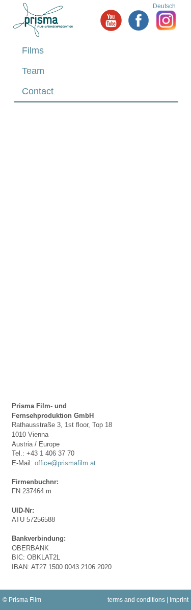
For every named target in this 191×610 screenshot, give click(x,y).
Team (33, 71)
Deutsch (164, 6)
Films (33, 50)
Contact (37, 91)
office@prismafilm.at (65, 463)
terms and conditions (136, 599)
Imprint (179, 599)
